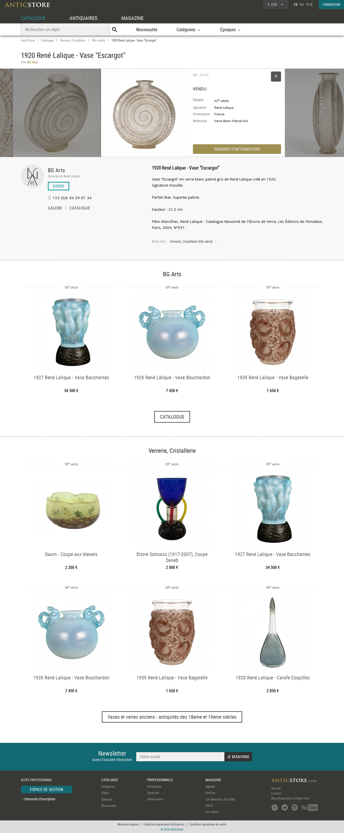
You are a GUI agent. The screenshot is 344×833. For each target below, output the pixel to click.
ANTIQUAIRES (83, 18)
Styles (105, 792)
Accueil (276, 788)
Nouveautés (146, 29)
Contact (276, 793)
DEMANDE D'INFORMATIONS (237, 149)
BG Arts (56, 170)
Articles (210, 792)
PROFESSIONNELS (160, 779)
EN (302, 4)
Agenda (210, 786)
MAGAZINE (132, 18)
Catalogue (47, 40)
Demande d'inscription (39, 798)
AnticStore (28, 40)
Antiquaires (154, 786)
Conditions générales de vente (207, 824)
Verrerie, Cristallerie (72, 40)
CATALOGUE (33, 18)
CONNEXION (331, 4)
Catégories (108, 786)
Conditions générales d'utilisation (163, 824)
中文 (309, 4)
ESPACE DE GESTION (46, 789)
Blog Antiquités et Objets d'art (290, 798)
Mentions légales (128, 824)
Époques (106, 799)
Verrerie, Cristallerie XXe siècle (191, 241)
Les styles (211, 811)
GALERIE (55, 208)
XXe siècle (98, 40)
